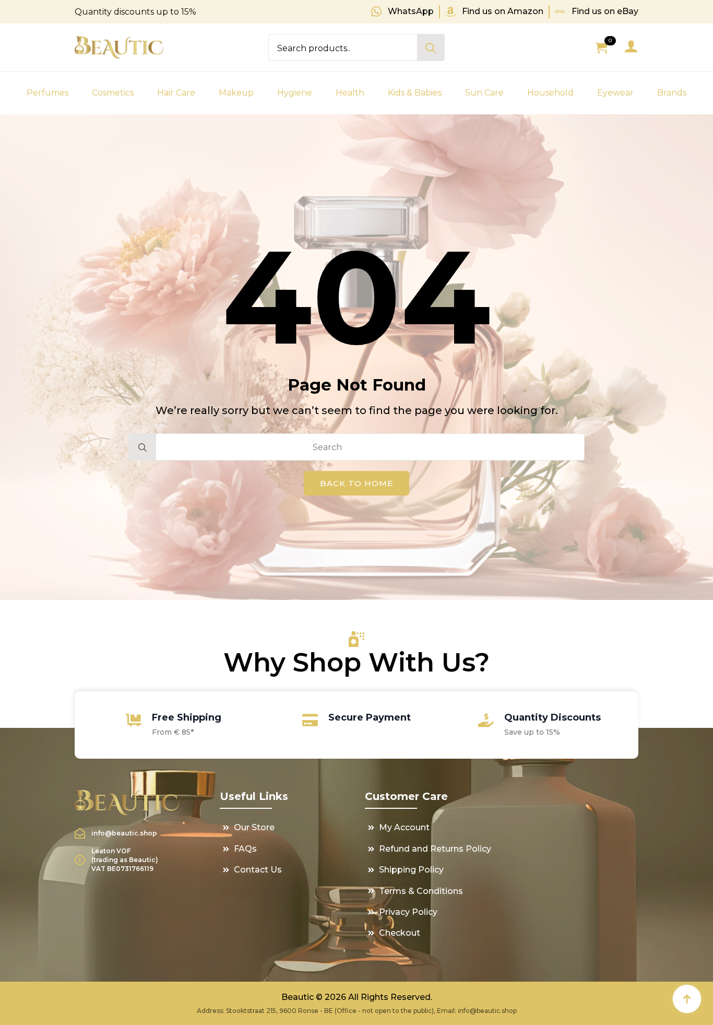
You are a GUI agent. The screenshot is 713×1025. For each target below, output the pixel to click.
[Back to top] (687, 999)
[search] (430, 48)
